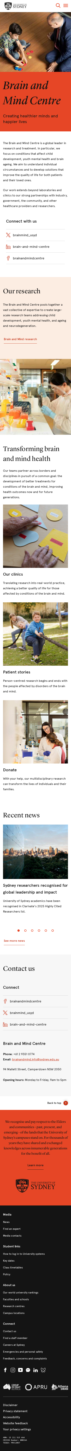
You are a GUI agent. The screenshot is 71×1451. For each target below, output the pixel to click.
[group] (35, 872)
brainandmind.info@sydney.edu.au (35, 1059)
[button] (58, 6)
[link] (35, 550)
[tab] (18, 930)
